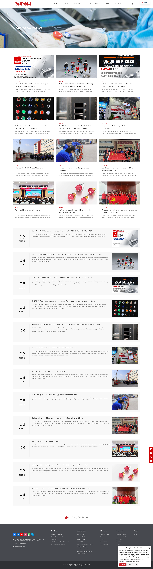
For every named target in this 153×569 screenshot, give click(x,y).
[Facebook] (14, 534)
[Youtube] (22, 534)
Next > (74, 517)
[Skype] (32, 534)
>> (79, 517)
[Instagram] (25, 534)
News (22, 50)
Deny (129, 564)
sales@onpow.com (20, 546)
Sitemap (72, 566)
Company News (29, 50)
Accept (123, 564)
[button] (149, 548)
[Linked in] (18, 534)
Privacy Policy (79, 566)
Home (17, 50)
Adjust (135, 564)
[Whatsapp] (29, 534)
